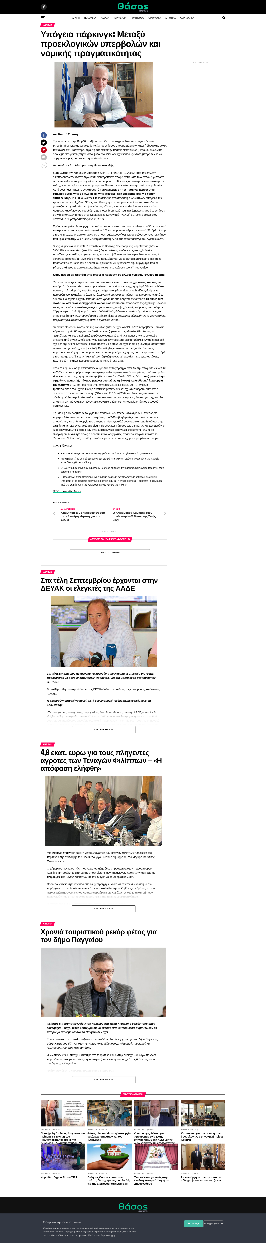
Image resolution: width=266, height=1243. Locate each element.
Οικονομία (154, 17)
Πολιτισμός (137, 17)
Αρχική (76, 17)
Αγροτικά (170, 17)
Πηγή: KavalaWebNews (67, 491)
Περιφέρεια (119, 17)
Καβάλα (105, 17)
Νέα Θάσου (90, 17)
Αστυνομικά (187, 17)
